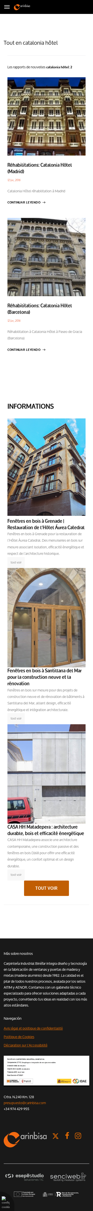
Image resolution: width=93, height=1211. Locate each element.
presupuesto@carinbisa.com (25, 1103)
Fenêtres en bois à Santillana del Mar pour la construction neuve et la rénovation (44, 677)
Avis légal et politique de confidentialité (33, 1028)
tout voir (16, 562)
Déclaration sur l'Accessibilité (25, 1045)
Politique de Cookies (19, 1037)
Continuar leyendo (23, 202)
